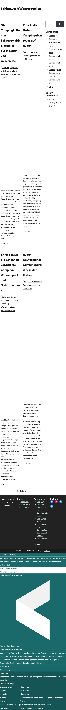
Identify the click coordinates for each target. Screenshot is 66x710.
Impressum (53, 99)
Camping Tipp (55, 69)
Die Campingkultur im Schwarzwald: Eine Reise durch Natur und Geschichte (10, 43)
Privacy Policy (55, 103)
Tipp (51, 86)
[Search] (60, 24)
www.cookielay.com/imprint (32, 708)
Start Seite (53, 106)
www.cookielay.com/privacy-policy (35, 704)
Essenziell (6, 565)
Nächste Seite (22, 491)
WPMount (47, 551)
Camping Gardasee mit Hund (55, 42)
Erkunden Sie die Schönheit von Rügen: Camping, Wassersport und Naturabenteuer (10, 272)
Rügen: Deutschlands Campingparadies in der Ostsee (32, 265)
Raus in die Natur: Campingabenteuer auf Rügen (32, 35)
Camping (53, 35)
